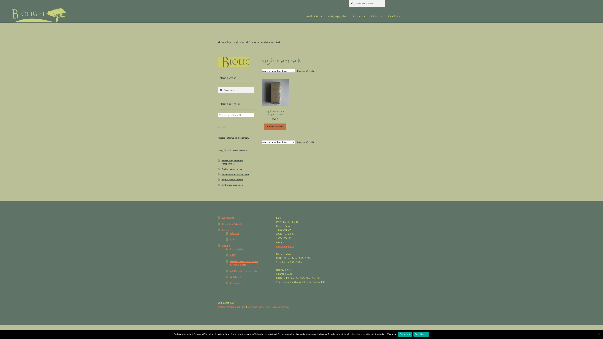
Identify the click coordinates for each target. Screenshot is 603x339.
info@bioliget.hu (285, 246)
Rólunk (375, 16)
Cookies (234, 283)
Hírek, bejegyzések (338, 16)
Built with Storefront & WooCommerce (268, 306)
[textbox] (236, 115)
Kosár (233, 239)
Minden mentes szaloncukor (235, 174)
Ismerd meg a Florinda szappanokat (232, 162)
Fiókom (357, 16)
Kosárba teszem (275, 126)
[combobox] (236, 115)
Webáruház (312, 16)
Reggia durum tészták (232, 179)
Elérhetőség (237, 249)
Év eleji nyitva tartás (232, 169)
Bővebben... (421, 334)
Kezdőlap (226, 42)
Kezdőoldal (394, 16)
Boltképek (236, 277)
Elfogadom (405, 334)
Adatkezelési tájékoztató (244, 270)
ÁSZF (233, 255)
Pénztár (234, 233)
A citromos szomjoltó (232, 184)
